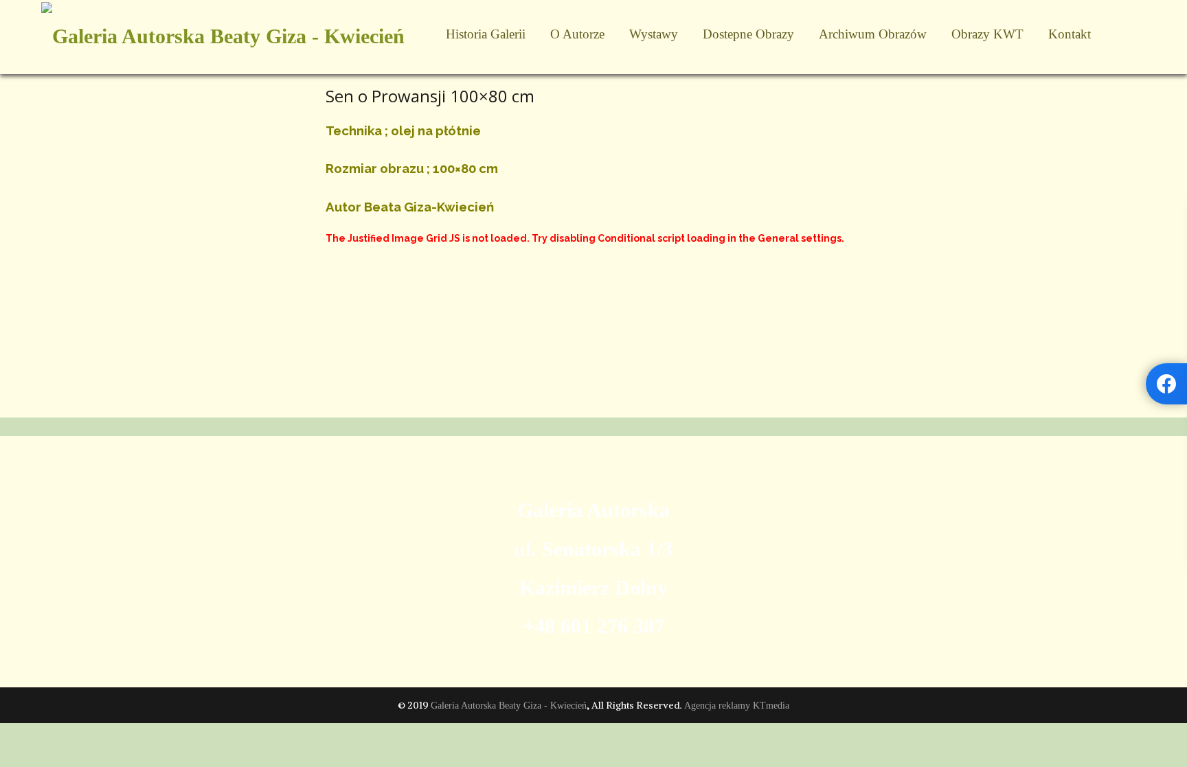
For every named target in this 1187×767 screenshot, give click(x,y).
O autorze (577, 34)
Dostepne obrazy (748, 34)
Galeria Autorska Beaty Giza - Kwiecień (509, 705)
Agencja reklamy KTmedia (736, 705)
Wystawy (653, 34)
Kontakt (1069, 34)
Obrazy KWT (987, 34)
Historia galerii (485, 34)
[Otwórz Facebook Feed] (1166, 383)
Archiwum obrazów (873, 34)
